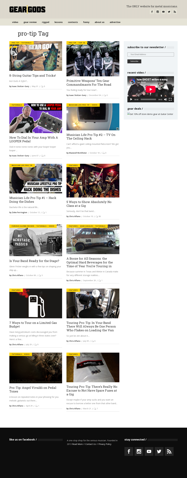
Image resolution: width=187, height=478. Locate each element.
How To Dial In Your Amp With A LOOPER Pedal (33, 139)
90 (100, 216)
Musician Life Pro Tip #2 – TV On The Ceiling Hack (90, 136)
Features (73, 165)
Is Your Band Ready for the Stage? (34, 261)
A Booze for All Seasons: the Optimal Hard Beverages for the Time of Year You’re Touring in (89, 262)
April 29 (29, 405)
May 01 (35, 86)
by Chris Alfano (73, 216)
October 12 (35, 212)
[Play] (131, 99)
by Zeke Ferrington (18, 212)
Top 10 (81, 43)
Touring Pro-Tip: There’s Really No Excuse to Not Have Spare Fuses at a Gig (91, 390)
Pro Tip (15, 43)
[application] (150, 89)
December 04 (95, 95)
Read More (77, 444)
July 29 (29, 344)
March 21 (87, 408)
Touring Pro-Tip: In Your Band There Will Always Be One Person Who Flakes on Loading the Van (91, 326)
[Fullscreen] (170, 99)
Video (94, 105)
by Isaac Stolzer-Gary (19, 86)
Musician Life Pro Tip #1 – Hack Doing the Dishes (32, 199)
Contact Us (90, 444)
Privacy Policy (104, 444)
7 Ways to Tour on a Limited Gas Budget (33, 324)
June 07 (35, 155)
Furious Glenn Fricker (23, 226)
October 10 (88, 216)
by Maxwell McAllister (76, 153)
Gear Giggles (86, 226)
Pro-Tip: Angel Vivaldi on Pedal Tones (32, 389)
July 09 (86, 341)
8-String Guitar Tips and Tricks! (32, 76)
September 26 (89, 280)
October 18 (94, 153)
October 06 (31, 275)
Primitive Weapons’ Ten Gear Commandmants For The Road (88, 82)
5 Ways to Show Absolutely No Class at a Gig (88, 204)
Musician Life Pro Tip (79, 105)
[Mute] (165, 99)
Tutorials (26, 43)
